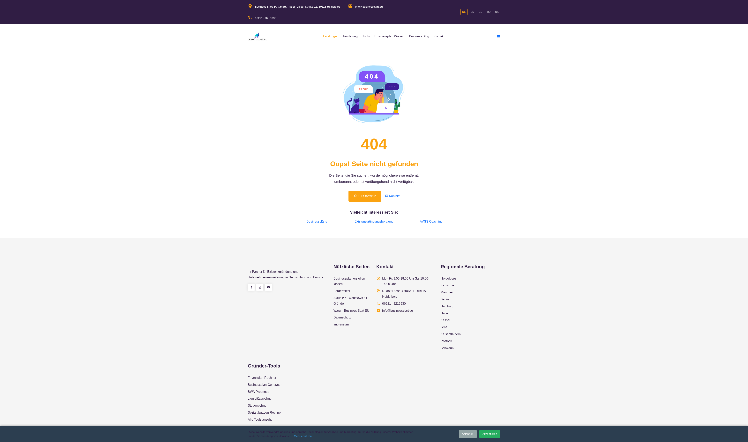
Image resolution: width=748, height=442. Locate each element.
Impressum (341, 324)
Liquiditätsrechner (260, 398)
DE (464, 12)
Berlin (445, 299)
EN (472, 12)
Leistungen (331, 36)
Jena (444, 327)
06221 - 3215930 (265, 18)
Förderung (350, 36)
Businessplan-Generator (264, 384)
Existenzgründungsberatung (374, 221)
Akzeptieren (489, 433)
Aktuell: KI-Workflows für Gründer (350, 300)
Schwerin (447, 348)
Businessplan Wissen (389, 36)
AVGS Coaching (431, 221)
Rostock (446, 341)
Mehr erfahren (303, 436)
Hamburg (447, 306)
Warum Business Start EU (351, 310)
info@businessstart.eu (369, 6)
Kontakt (439, 36)
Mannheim (448, 292)
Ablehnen (468, 433)
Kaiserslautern (451, 334)
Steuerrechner (257, 405)
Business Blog (419, 36)
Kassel (445, 320)
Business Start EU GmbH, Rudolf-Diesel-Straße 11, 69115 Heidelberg (297, 6)
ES (480, 12)
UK (497, 12)
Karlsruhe (447, 285)
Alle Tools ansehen (261, 419)
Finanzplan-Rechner (262, 377)
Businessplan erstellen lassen (349, 281)
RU (488, 12)
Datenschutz (342, 317)
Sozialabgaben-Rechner (265, 412)
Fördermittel (341, 291)
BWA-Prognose (258, 391)
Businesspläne (317, 221)
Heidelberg (448, 278)
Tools (366, 36)
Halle (444, 313)
